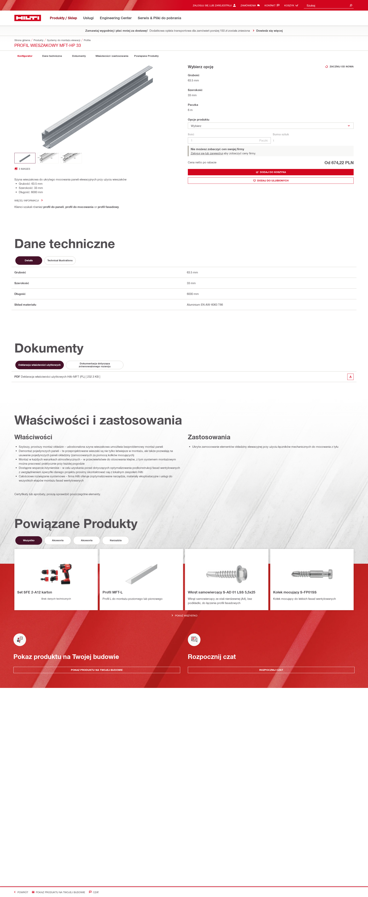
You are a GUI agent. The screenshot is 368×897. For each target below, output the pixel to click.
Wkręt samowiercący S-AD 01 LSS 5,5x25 (221, 592)
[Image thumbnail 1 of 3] (24, 158)
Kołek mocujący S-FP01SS (295, 592)
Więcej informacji (26, 200)
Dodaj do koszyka (273, 172)
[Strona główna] (27, 18)
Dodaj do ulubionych (273, 180)
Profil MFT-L (113, 592)
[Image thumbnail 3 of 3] (71, 158)
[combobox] (329, 5)
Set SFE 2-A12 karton (34, 592)
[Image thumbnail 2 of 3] (48, 158)
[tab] (25, 56)
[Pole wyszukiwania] (351, 5)
